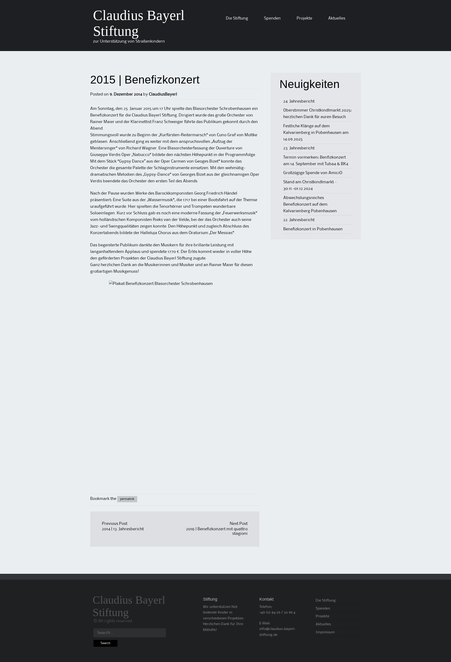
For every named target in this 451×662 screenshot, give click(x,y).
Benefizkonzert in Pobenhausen (313, 229)
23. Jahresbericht (299, 148)
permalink (127, 499)
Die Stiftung (237, 18)
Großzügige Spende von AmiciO (312, 173)
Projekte (304, 18)
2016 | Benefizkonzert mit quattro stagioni (217, 531)
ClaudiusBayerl (163, 94)
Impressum (325, 632)
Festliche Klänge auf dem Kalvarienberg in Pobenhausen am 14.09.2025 (316, 132)
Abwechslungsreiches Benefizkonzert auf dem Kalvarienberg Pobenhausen (310, 204)
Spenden (272, 18)
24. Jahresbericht (299, 101)
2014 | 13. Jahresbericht (123, 529)
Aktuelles (336, 18)
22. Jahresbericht (299, 220)
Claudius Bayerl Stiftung (129, 606)
